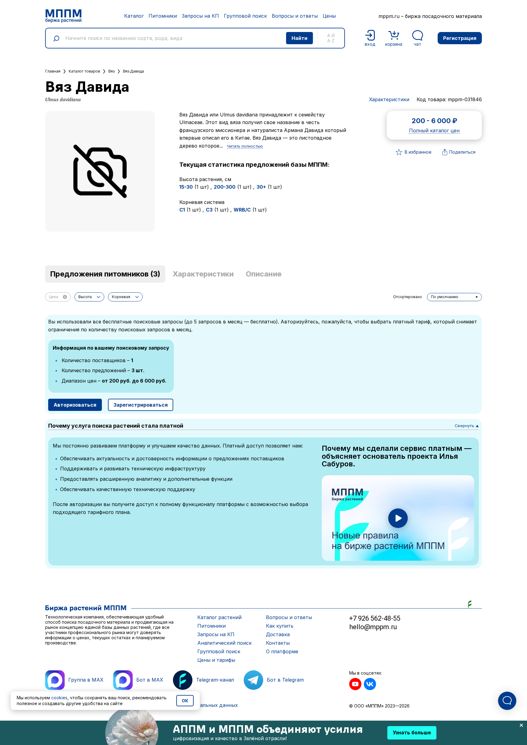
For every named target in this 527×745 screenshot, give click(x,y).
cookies (59, 697)
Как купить (279, 626)
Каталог (134, 16)
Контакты (278, 643)
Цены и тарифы (216, 660)
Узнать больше (412, 732)
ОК (185, 700)
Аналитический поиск (224, 643)
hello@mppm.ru (373, 627)
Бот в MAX (149, 680)
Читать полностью (245, 146)
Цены (329, 16)
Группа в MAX (85, 680)
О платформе (282, 651)
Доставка (278, 634)
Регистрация (459, 38)
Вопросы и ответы (295, 16)
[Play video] (398, 518)
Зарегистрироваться (140, 405)
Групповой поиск (245, 16)
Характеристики (389, 99)
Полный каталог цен (434, 131)
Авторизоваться (75, 405)
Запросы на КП (200, 16)
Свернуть (467, 425)
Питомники (163, 16)
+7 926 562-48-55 (374, 618)
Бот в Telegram (285, 680)
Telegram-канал (215, 680)
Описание (263, 273)
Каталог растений (219, 617)
